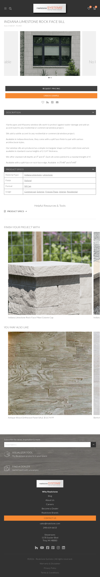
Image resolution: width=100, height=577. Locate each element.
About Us (50, 500)
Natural (28, 180)
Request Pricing (51, 88)
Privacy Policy (50, 568)
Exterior (40, 191)
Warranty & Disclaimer (50, 563)
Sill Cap (27, 186)
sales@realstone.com (50, 523)
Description (13, 112)
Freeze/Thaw (51, 191)
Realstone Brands (50, 512)
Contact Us (50, 518)
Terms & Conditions (50, 572)
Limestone (48, 175)
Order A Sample (51, 96)
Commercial (30, 191)
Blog (50, 496)
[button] (48, 77)
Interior (62, 191)
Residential (72, 191)
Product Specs (15, 169)
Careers (50, 504)
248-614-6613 (50, 527)
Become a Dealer (50, 508)
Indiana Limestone (33, 175)
